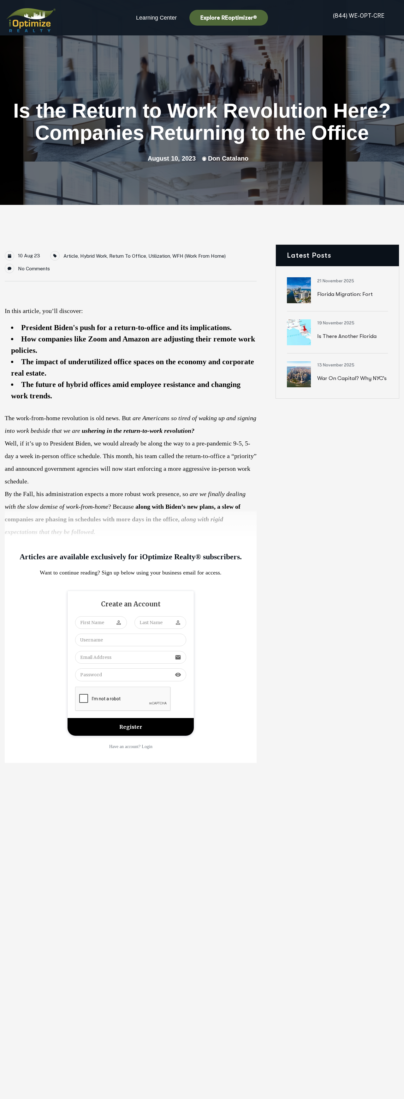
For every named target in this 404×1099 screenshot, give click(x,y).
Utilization (159, 256)
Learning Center (156, 18)
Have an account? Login (130, 746)
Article (70, 256)
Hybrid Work (93, 256)
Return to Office (127, 256)
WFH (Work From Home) (199, 256)
